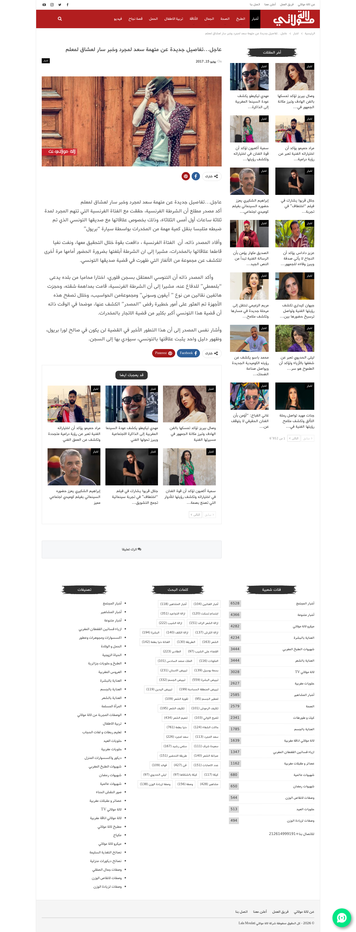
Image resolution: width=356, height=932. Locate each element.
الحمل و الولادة (111, 646)
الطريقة (186, 642)
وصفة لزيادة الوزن (155, 784)
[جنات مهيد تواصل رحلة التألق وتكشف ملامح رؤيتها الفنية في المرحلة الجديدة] (294, 396)
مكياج (117, 835)
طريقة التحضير (173, 755)
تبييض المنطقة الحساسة (198, 689)
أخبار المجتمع (305, 603)
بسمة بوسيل (206, 670)
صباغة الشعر (206, 755)
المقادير (172, 651)
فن (180, 765)
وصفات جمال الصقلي (107, 870)
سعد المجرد (206, 736)
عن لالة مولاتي (306, 4)
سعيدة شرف (206, 746)
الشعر (210, 642)
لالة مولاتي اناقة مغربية (299, 740)
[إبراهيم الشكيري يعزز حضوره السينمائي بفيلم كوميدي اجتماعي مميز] (74, 466)
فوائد (159, 765)
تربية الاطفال (173, 19)
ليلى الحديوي (154, 774)
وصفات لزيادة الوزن (300, 820)
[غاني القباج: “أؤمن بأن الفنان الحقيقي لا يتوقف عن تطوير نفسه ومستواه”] (249, 396)
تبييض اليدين (159, 689)
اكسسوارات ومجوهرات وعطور (100, 638)
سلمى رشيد (175, 746)
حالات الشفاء (206, 727)
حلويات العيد (305, 809)
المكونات (208, 661)
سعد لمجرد (177, 736)
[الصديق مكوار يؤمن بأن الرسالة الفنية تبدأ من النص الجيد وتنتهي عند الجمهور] (249, 233)
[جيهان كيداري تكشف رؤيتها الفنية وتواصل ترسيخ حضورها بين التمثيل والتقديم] (294, 286)
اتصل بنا (255, 4)
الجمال (209, 19)
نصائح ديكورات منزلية (106, 861)
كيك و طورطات (303, 717)
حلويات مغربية (304, 683)
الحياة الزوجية (112, 655)
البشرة (150, 632)
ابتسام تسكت (205, 613)
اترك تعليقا (130, 549)
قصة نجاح (135, 19)
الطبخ (240, 19)
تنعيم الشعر (175, 717)
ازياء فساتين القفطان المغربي (293, 752)
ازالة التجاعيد (172, 613)
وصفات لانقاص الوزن (299, 797)
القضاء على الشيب (203, 651)
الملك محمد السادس (175, 661)
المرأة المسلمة (112, 706)
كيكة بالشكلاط (185, 774)
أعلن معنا (270, 4)
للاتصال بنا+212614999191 (291, 834)
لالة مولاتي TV (304, 672)
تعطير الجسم (206, 698)
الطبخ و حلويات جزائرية (105, 663)
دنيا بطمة (177, 727)
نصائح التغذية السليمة (106, 852)
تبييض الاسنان (173, 670)
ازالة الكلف (177, 632)
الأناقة (194, 19)
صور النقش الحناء (109, 792)
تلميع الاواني (206, 717)
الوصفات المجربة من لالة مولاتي (99, 715)
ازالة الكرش (206, 632)
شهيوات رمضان (303, 786)
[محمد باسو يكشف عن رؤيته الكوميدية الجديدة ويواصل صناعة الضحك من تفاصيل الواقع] (249, 338)
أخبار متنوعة (306, 615)
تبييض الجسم (172, 679)
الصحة (225, 19)
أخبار (255, 19)
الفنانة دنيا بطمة (156, 642)
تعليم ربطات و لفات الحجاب (102, 732)
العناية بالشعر (304, 660)
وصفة (185, 784)
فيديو (118, 19)
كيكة (211, 774)
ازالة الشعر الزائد (203, 623)
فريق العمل (287, 4)
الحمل (153, 19)
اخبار (45, 61)
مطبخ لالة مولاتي (110, 827)
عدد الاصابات (206, 765)
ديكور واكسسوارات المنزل (103, 758)
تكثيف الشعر (172, 708)
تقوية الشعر (176, 698)
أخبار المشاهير (304, 695)
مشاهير (209, 784)
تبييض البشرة (205, 679)
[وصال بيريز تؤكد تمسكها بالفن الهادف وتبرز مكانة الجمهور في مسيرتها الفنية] (189, 404)
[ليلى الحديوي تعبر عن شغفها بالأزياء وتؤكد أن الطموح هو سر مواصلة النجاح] (294, 338)
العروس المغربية (110, 672)
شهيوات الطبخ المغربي (298, 649)
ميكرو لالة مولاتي (303, 626)
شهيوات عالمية (304, 775)
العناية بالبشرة (304, 637)
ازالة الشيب (170, 623)
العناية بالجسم (304, 729)
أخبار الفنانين (206, 604)
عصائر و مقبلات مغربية (299, 763)
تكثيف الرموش (204, 708)
